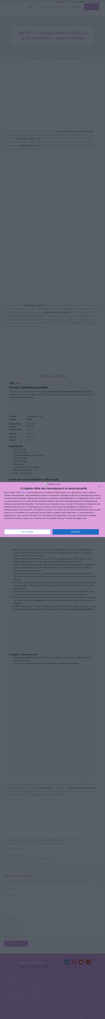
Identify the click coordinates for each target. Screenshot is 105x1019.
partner (23, 492)
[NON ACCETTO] (100, 487)
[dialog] (52, 509)
